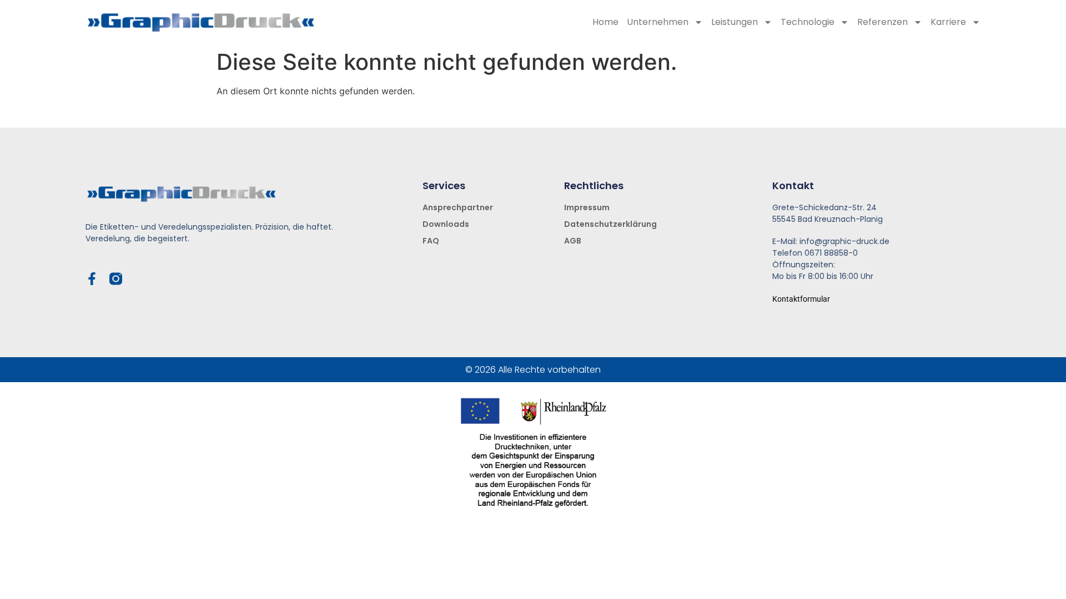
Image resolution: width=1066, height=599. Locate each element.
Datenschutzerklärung (610, 224)
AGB (572, 240)
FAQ (431, 240)
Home (605, 22)
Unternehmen (657, 22)
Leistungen (734, 22)
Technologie (807, 22)
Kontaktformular (801, 299)
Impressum (587, 207)
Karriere (948, 22)
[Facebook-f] (92, 278)
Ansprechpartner (458, 207)
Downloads (446, 224)
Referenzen (882, 22)
